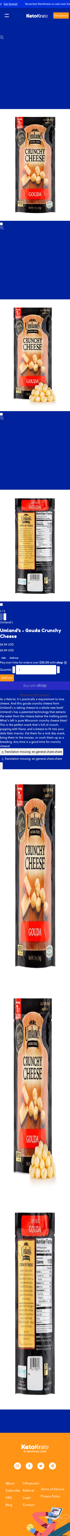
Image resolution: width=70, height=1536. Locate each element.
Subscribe (13, 1490)
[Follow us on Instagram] (17, 1465)
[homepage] (37, 15)
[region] (35, 4)
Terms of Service (52, 1489)
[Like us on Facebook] (29, 1465)
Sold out (7, 678)
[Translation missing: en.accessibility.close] (1, 765)
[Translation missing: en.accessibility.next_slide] (5, 616)
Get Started (61, 15)
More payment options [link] (35, 695)
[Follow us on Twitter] (40, 1465)
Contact (28, 1505)
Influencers (31, 1483)
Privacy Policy (50, 1496)
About (10, 1483)
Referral (28, 1490)
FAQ (9, 1497)
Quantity (6, 670)
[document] (35, 1089)
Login (27, 1497)
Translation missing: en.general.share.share (33, 752)
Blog (9, 1505)
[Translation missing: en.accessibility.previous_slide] (1, 616)
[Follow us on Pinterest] (52, 1465)
